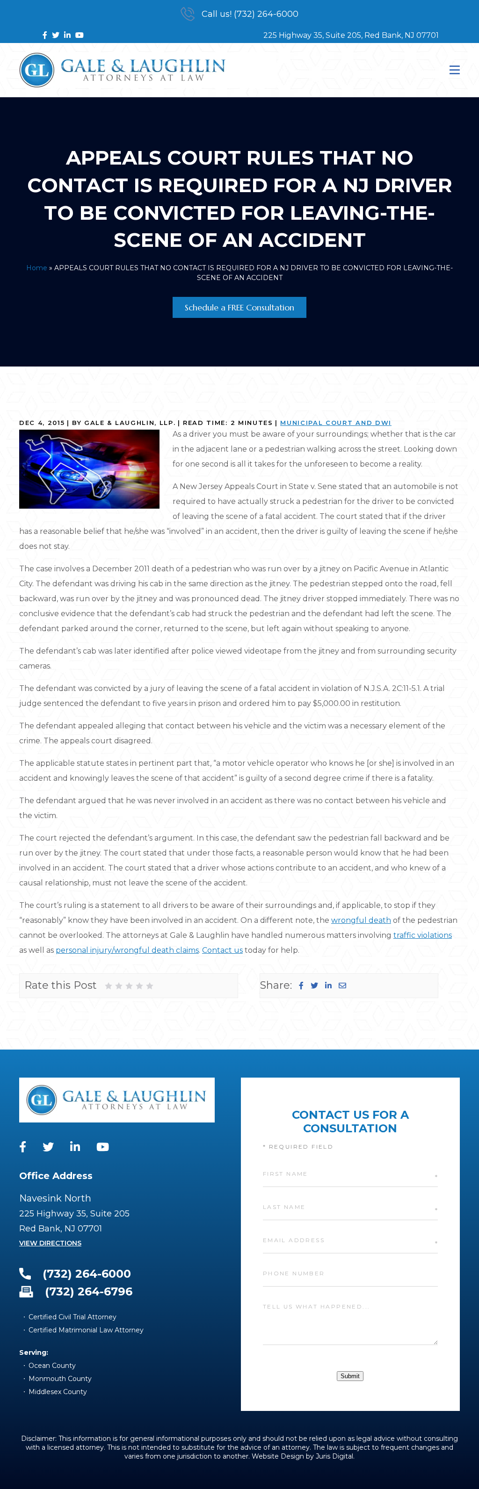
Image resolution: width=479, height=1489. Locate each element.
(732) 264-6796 (88, 1291)
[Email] (342, 985)
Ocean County (52, 1365)
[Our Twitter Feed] (56, 35)
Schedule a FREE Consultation (239, 307)
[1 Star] (108, 986)
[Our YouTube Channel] (79, 35)
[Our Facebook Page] (45, 35)
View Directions (50, 1243)
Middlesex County (58, 1392)
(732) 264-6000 (87, 1273)
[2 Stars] (118, 986)
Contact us (222, 950)
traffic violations (422, 935)
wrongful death (361, 920)
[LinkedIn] (328, 985)
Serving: (33, 1352)
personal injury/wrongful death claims (127, 950)
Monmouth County (60, 1378)
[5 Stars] (149, 986)
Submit (350, 1376)
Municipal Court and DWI (336, 422)
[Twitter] (314, 985)
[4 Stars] (139, 986)
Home (36, 268)
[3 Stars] (129, 986)
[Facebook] (301, 985)
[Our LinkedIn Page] (67, 35)
